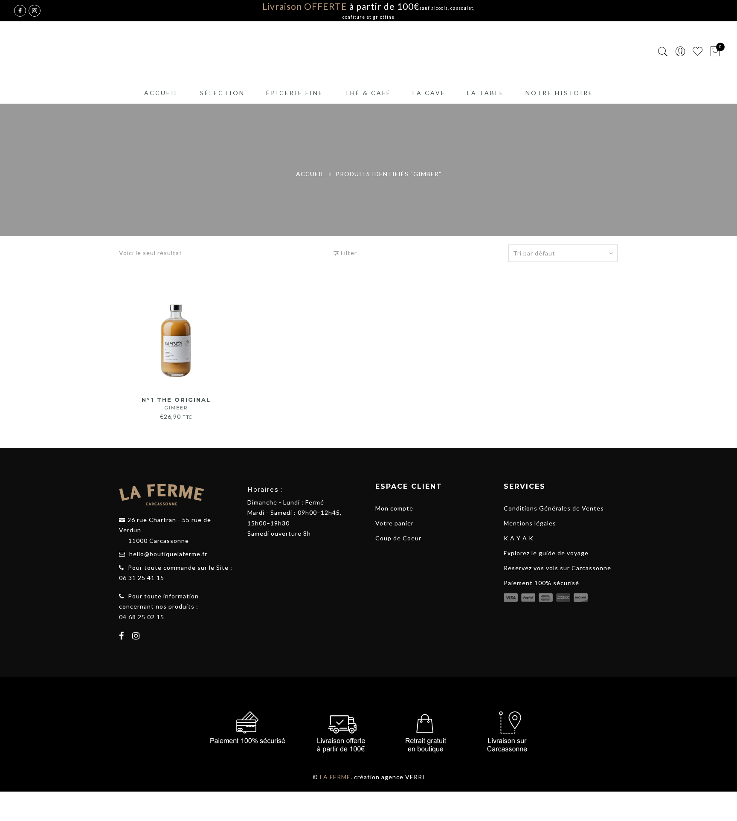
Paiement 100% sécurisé (541, 582)
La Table (485, 92)
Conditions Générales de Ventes (554, 508)
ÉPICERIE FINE (294, 92)
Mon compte (394, 508)
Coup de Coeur (398, 538)
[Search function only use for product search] (663, 51)
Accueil (161, 92)
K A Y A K (519, 538)
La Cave (429, 92)
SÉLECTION (222, 92)
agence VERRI (403, 776)
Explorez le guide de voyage (546, 553)
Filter (348, 252)
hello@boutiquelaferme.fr (168, 553)
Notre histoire (559, 92)
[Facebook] (122, 636)
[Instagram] (137, 636)
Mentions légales (530, 523)
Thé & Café (368, 92)
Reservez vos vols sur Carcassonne (557, 568)
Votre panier (394, 523)
